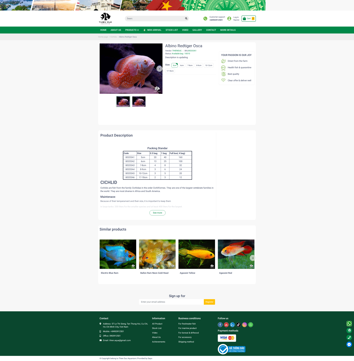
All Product (157, 324)
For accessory (185, 337)
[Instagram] (245, 325)
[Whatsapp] (250, 325)
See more (157, 212)
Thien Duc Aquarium (127, 358)
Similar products (113, 229)
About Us (156, 337)
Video (155, 333)
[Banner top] (177, 5)
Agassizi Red (225, 273)
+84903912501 (216, 20)
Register (236, 20)
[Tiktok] (238, 325)
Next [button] (159, 69)
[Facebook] (220, 325)
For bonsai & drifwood (188, 333)
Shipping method (186, 342)
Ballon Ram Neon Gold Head (154, 273)
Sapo (150, 358)
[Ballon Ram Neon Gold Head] (157, 254)
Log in (236, 17)
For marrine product (187, 328)
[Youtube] (226, 325)
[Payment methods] (227, 338)
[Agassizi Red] (236, 254)
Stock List (157, 328)
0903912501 (115, 336)
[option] (131, 68)
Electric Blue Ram (109, 273)
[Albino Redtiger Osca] (131, 68)
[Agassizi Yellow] (196, 254)
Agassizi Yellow (187, 273)
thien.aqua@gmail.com (120, 340)
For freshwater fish (187, 324)
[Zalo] (232, 325)
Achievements (158, 342)
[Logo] (231, 349)
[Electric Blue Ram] (118, 254)
